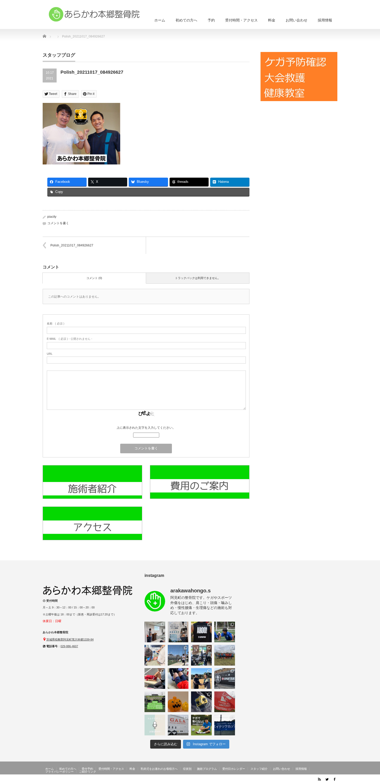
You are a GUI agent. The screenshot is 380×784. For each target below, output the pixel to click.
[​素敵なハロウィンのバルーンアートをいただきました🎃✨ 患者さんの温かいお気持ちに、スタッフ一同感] (178, 701)
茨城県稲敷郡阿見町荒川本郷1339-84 (70, 639)
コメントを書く (58, 223)
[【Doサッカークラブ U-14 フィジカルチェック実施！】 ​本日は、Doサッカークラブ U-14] (224, 655)
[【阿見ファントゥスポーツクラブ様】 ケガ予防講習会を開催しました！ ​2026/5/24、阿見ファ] (224, 632)
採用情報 (325, 20)
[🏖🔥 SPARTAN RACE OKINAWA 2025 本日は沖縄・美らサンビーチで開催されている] (224, 678)
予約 (211, 20)
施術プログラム (207, 768)
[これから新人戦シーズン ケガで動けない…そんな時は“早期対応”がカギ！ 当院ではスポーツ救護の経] (201, 725)
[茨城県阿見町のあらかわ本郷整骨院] (94, 14)
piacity (51, 216)
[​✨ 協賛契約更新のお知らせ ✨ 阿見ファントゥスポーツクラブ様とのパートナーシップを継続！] (201, 678)
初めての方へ (186, 20)
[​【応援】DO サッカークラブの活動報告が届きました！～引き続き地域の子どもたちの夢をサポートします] (201, 701)
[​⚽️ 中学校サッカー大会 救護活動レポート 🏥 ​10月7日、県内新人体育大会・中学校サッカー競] (224, 701)
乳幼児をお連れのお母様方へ (159, 768)
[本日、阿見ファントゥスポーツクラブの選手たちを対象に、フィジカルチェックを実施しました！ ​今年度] (201, 655)
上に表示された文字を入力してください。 (146, 427)
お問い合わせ (296, 20)
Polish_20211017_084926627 (71, 245)
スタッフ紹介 (259, 768)
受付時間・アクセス (241, 20)
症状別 (187, 768)
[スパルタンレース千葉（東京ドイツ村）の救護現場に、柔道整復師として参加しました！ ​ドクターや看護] (201, 632)
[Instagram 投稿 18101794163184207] (178, 632)
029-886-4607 (69, 646)
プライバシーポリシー (59, 771)
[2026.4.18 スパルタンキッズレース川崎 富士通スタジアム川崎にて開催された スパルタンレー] (155, 655)
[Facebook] (334, 779)
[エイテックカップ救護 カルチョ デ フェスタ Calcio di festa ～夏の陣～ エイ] (224, 725)
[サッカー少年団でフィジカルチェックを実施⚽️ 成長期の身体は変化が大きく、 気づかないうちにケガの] (178, 678)
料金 (271, 20)
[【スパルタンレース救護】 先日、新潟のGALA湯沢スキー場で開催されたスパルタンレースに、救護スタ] (178, 725)
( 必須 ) (55, 323)
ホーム (159, 20)
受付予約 (87, 768)
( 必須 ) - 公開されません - (69, 338)
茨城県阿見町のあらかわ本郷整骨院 (286, 780)
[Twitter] (327, 779)
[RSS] (319, 779)
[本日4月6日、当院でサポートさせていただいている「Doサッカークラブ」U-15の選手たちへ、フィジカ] (178, 655)
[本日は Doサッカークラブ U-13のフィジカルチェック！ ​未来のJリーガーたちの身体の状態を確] (155, 678)
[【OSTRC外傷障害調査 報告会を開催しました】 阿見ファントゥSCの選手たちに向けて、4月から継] (155, 632)
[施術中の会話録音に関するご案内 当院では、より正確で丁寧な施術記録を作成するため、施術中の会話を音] (155, 725)
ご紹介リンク (87, 771)
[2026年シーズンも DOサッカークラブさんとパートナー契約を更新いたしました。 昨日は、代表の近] (155, 701)
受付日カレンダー (233, 768)
